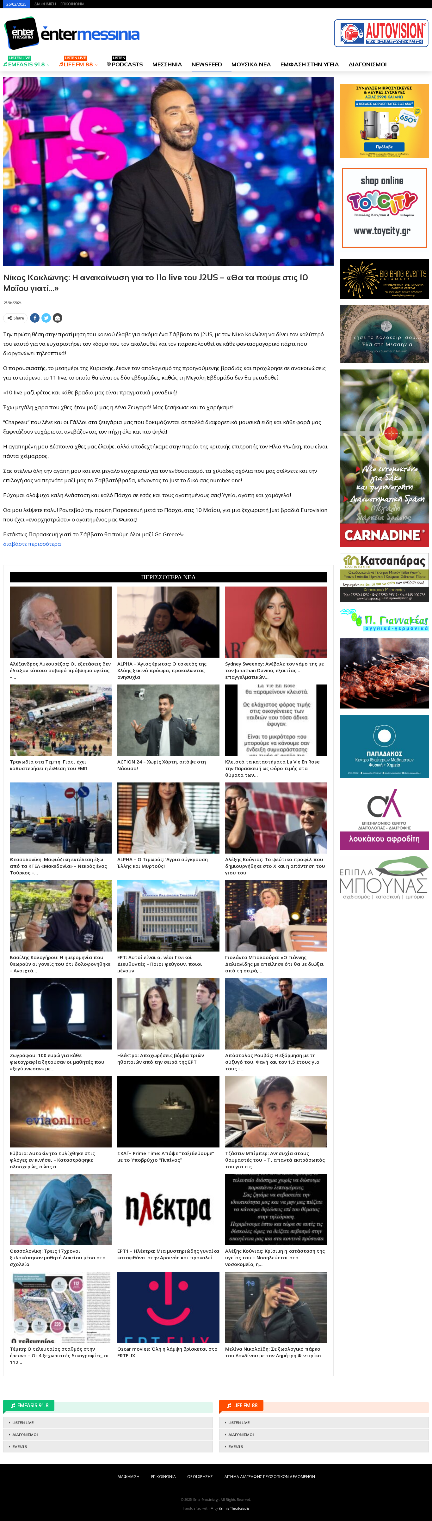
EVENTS (19, 1447)
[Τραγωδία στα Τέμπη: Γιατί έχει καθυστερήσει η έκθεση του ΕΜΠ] (61, 720)
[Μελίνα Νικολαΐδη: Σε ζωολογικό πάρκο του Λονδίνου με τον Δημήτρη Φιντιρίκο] (276, 1307)
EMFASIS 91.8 (26, 62)
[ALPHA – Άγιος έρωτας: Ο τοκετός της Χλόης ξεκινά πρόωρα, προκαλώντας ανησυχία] (168, 622)
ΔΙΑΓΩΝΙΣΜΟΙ (368, 64)
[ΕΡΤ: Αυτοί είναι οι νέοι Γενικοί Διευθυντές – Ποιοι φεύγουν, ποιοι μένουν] (168, 916)
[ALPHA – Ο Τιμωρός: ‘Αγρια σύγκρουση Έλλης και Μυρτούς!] (168, 818)
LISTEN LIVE (23, 1423)
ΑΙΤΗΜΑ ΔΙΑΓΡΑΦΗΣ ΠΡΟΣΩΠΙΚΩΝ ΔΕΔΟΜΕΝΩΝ (270, 1476)
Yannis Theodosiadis (234, 1508)
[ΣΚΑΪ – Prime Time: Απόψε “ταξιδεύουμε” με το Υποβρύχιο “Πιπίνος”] (168, 1111)
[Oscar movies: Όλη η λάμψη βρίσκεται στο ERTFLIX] (168, 1307)
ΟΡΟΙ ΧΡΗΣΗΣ (200, 1476)
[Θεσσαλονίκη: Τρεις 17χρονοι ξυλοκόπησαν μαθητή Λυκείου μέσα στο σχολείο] (61, 1209)
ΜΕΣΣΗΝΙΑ (167, 64)
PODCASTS (127, 62)
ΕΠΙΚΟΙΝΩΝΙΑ (72, 4)
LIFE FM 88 (78, 62)
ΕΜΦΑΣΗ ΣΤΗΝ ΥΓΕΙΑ (310, 64)
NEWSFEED (207, 64)
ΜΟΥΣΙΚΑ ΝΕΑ (251, 64)
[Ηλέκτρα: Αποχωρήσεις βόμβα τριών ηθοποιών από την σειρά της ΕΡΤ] (168, 1013)
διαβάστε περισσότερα (32, 543)
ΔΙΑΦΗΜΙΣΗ (45, 4)
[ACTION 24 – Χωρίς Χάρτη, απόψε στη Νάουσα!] (168, 720)
